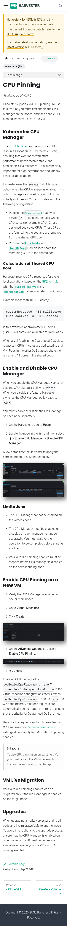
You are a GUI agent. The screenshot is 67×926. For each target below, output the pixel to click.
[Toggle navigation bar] (6, 5)
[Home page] (6, 58)
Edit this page (16, 864)
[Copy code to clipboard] (59, 311)
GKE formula (50, 281)
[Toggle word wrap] (53, 311)
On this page (13, 75)
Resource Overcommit (41, 727)
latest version (15, 47)
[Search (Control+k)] (60, 5)
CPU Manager (18, 146)
